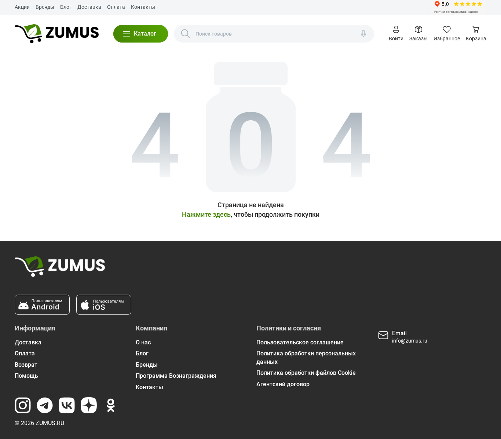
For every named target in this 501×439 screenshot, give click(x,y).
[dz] (89, 405)
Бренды (45, 7)
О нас (143, 342)
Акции (22, 7)
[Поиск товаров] (185, 34)
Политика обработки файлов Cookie (306, 372)
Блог (66, 7)
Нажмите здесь (206, 214)
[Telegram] (45, 405)
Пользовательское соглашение (300, 342)
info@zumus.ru (409, 341)
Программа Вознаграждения (176, 375)
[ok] (111, 405)
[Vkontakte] (67, 405)
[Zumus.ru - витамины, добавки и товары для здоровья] (57, 33)
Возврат (26, 364)
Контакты (143, 7)
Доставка (89, 7)
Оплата (116, 7)
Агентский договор (283, 384)
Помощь (26, 375)
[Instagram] (23, 405)
